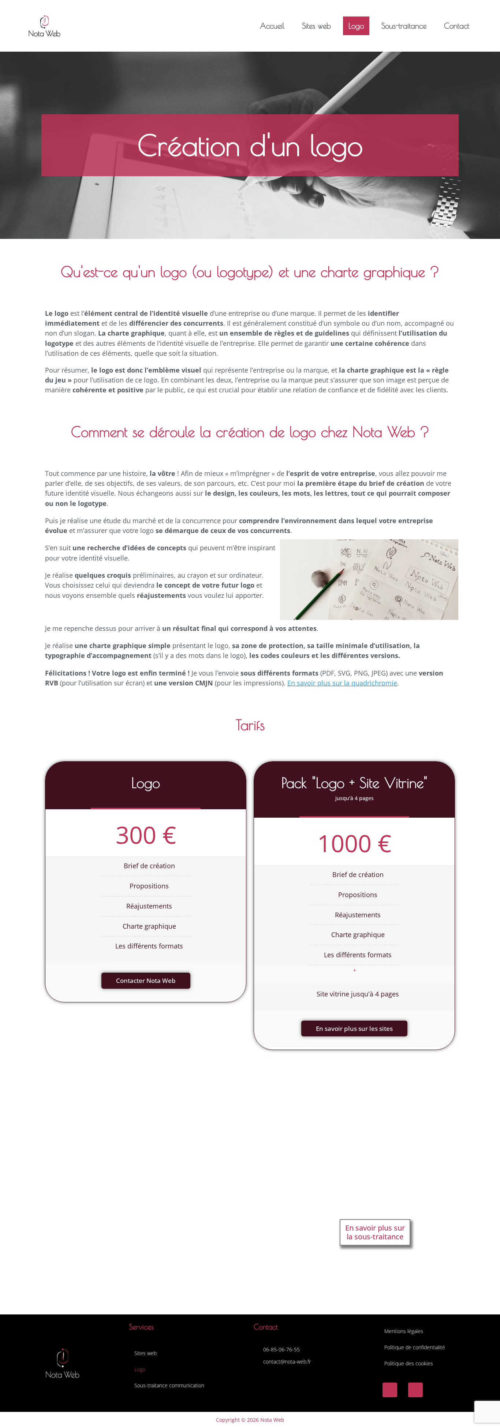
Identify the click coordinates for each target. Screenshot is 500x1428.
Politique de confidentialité (414, 1347)
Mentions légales (403, 1331)
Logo (356, 25)
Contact (456, 25)
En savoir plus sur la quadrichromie (342, 682)
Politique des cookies (408, 1363)
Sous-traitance (403, 25)
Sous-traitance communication (169, 1385)
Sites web (316, 25)
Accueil (272, 25)
